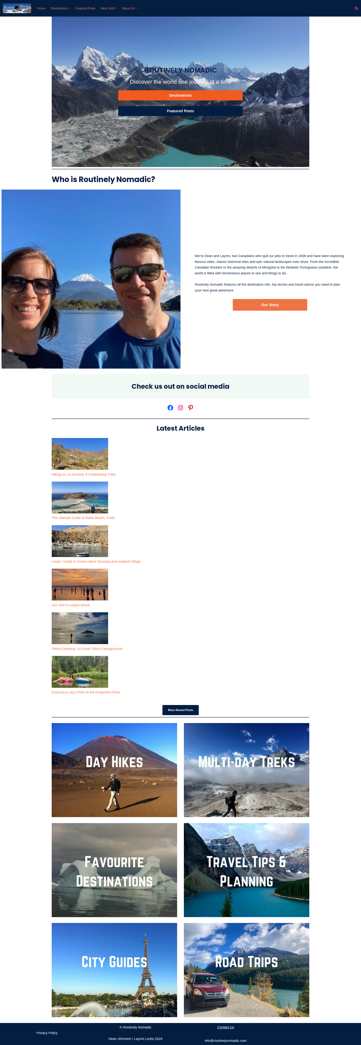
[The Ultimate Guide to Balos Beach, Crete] (80, 498)
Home (41, 8)
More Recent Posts (180, 710)
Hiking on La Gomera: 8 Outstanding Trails (84, 474)
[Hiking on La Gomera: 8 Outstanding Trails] (80, 455)
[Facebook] (170, 407)
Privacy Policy (47, 1033)
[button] (69, 8)
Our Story (270, 305)
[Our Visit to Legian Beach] (80, 585)
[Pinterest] (190, 407)
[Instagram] (180, 407)
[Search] (356, 8)
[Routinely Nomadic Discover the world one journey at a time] (17, 8)
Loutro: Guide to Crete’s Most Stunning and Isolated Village (96, 561)
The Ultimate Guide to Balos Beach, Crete (83, 518)
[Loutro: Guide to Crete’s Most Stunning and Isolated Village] (80, 542)
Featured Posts (85, 8)
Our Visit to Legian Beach (71, 605)
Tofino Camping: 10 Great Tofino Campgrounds (87, 649)
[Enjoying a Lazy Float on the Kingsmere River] (80, 673)
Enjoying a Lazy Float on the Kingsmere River (86, 692)
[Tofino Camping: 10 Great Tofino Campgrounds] (80, 629)
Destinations (180, 95)
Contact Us (225, 1027)
